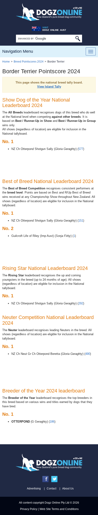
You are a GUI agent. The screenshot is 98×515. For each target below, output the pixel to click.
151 (80, 220)
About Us (68, 488)
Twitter (54, 479)
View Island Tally (49, 86)
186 (52, 421)
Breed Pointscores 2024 (29, 61)
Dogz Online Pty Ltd (57, 502)
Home (6, 61)
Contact (51, 488)
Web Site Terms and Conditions (59, 509)
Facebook (45, 479)
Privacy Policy (28, 509)
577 (80, 149)
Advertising (34, 488)
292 (80, 303)
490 (87, 354)
